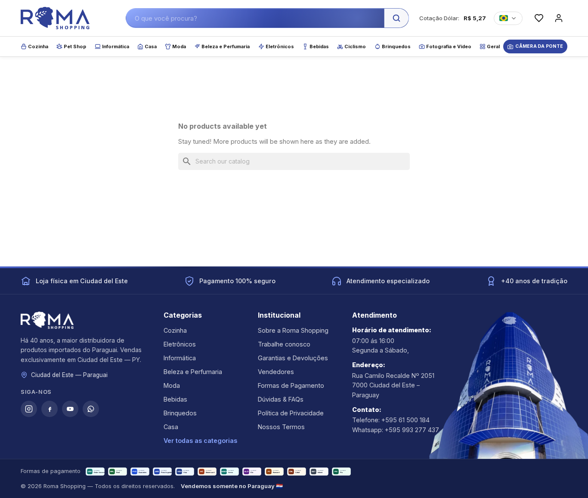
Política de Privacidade (291, 413)
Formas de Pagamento (291, 385)
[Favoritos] (539, 18)
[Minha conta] (558, 18)
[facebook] (49, 409)
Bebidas (175, 399)
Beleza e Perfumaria (193, 371)
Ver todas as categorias (200, 440)
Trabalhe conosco (284, 344)
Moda (172, 385)
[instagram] (29, 409)
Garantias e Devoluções (293, 358)
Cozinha (175, 330)
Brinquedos (180, 413)
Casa (171, 426)
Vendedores (276, 371)
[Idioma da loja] (508, 18)
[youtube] (70, 409)
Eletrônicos (180, 344)
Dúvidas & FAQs (280, 399)
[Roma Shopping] (55, 18)
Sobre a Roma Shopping (293, 330)
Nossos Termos (281, 426)
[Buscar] (396, 18)
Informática (180, 358)
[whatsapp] (91, 409)
